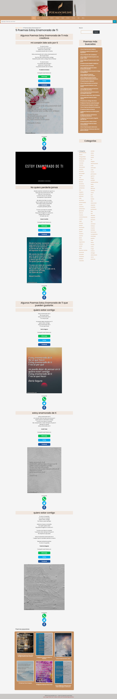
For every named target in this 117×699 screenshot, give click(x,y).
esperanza (82, 242)
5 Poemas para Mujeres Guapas (89, 105)
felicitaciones (94, 163)
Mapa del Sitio (70, 697)
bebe (92, 184)
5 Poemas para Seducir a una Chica (88, 86)
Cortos (73, 18)
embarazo (82, 188)
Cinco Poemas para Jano (63, 658)
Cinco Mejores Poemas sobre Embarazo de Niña (88, 68)
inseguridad (82, 157)
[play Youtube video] (44, 168)
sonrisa (81, 223)
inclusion (81, 171)
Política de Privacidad (62, 697)
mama (92, 251)
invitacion (81, 161)
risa (80, 190)
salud (92, 157)
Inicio (34, 18)
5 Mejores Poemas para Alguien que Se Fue (89, 118)
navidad (93, 207)
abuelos (93, 215)
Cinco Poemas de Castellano (88, 54)
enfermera (82, 208)
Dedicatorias (45, 18)
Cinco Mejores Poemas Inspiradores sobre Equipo (87, 75)
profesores (93, 209)
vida (92, 240)
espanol (93, 217)
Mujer (63, 18)
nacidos (81, 163)
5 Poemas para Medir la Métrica (89, 63)
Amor (38, 18)
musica (81, 215)
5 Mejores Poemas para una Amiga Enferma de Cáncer (25, 655)
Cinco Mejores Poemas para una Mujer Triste (89, 57)
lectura (81, 181)
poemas (93, 259)
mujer (92, 249)
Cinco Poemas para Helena (88, 49)
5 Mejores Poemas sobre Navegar (89, 103)
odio (80, 198)
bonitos (93, 190)
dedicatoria (94, 255)
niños (92, 242)
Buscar (81, 28)
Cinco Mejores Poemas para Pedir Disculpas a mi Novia (63, 686)
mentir (81, 219)
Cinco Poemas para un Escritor (89, 83)
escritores (81, 227)
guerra (92, 176)
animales (93, 167)
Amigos (57, 18)
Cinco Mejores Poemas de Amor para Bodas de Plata (89, 89)
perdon (81, 229)
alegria (93, 161)
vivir (80, 177)
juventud (81, 252)
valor (92, 170)
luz (91, 159)
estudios (81, 254)
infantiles (93, 236)
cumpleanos (94, 234)
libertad (93, 188)
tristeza (93, 226)
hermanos (93, 232)
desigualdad (82, 159)
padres (93, 238)
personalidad (82, 152)
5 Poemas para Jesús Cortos (88, 121)
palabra (81, 258)
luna (92, 197)
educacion (94, 203)
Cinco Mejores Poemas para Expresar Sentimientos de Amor (89, 78)
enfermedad (82, 202)
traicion (81, 165)
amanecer (82, 186)
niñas (92, 153)
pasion (81, 225)
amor (20, 28)
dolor (80, 248)
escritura (81, 200)
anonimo (81, 184)
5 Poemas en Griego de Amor (88, 101)
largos (92, 178)
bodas (92, 199)
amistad (93, 224)
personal (81, 211)
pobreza (81, 196)
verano (81, 235)
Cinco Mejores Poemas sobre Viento (88, 98)
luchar (80, 204)
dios (92, 201)
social (80, 246)
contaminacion (83, 217)
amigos (93, 253)
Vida (78, 18)
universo (81, 206)
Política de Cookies (52, 697)
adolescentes (94, 182)
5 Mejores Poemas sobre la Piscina (44, 658)
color (92, 165)
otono (92, 155)
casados (81, 260)
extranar (81, 194)
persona (93, 219)
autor (92, 192)
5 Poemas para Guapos (25, 683)
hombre (93, 230)
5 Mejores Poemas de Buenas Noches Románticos (88, 115)
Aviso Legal (45, 697)
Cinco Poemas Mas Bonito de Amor (90, 107)
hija (92, 211)
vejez (80, 221)
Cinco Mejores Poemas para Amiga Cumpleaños (90, 71)
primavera (93, 174)
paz (92, 194)
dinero (80, 154)
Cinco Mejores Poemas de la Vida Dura (89, 60)
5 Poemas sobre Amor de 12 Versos (90, 95)
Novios (67, 18)
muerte (93, 228)
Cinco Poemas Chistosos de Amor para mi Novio (89, 129)
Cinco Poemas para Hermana (88, 127)
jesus (80, 238)
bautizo (81, 169)
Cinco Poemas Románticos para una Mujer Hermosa (89, 92)
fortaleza (81, 256)
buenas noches (83, 250)
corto (92, 246)
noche (92, 172)
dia (92, 221)
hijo (92, 213)
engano (81, 192)
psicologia (82, 173)
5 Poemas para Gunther (87, 65)
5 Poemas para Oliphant (87, 81)
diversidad (82, 167)
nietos (80, 240)
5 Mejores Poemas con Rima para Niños (89, 112)
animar (81, 213)
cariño (80, 175)
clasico (81, 244)
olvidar (92, 151)
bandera (81, 179)
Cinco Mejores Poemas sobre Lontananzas (88, 124)
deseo (80, 231)
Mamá (51, 18)
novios (92, 244)
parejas (93, 180)
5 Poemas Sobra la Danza (87, 109)
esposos (93, 205)
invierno (81, 233)
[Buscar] (115, 21)
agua (92, 186)
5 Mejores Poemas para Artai (44, 684)
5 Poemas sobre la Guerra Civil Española (89, 52)
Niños (83, 18)
